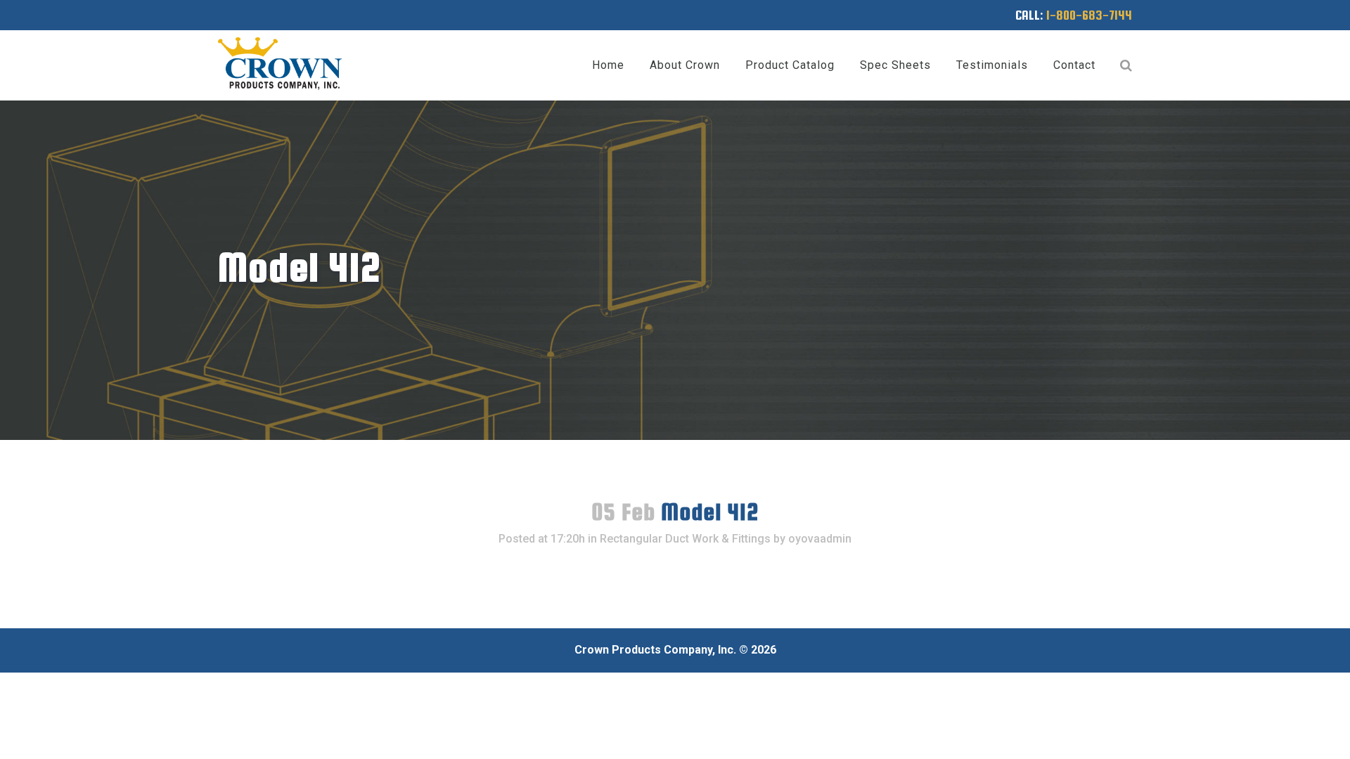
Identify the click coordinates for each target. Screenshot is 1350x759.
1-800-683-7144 (1089, 15)
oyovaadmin (819, 538)
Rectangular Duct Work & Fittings (685, 538)
